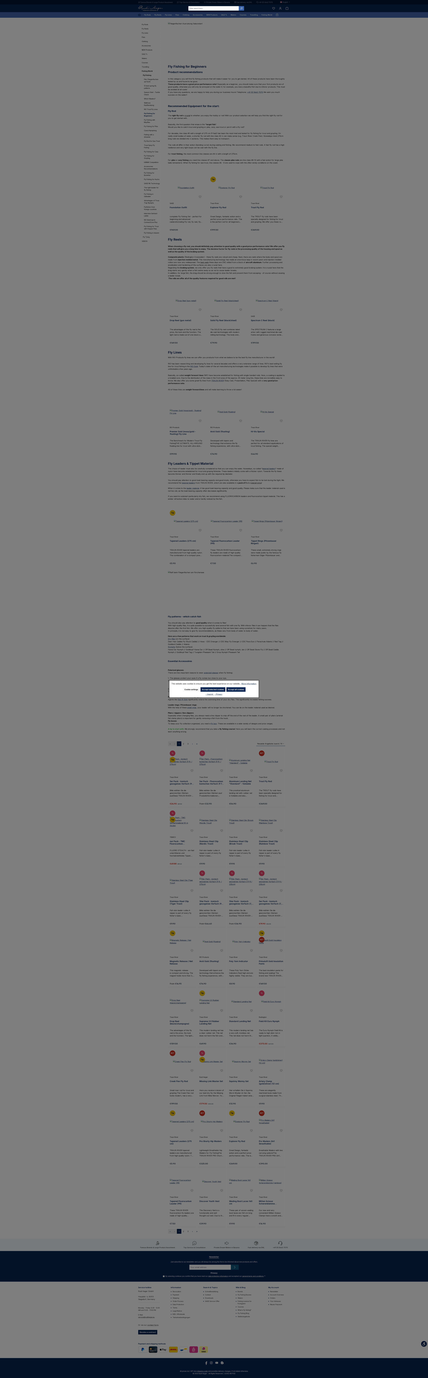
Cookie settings (191, 689)
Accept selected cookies (213, 689)
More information (248, 684)
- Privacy (218, 694)
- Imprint (210, 694)
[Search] (241, 8)
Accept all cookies (236, 689)
